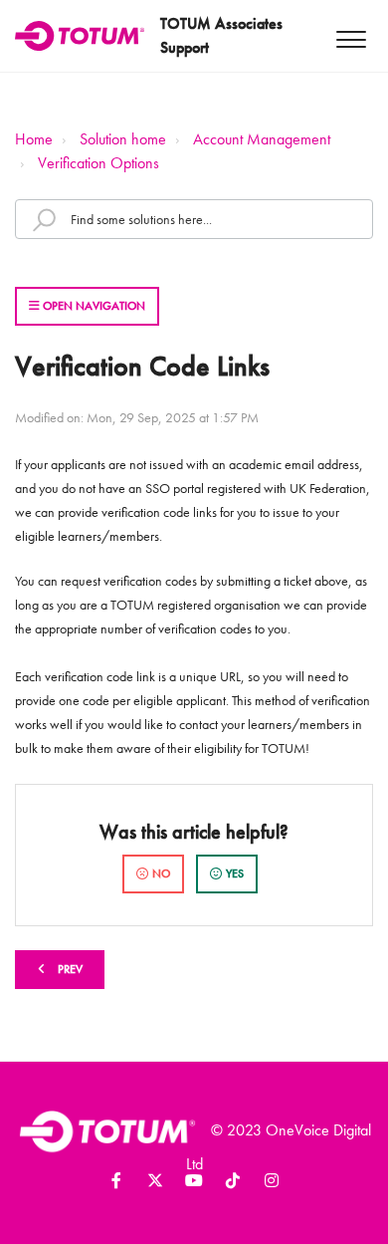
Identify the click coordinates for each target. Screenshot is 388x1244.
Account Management (261, 138)
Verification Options (98, 162)
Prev (70, 969)
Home (34, 138)
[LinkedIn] (194, 1184)
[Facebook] (116, 1184)
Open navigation (92, 306)
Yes (235, 873)
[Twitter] (155, 1184)
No (161, 873)
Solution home (123, 138)
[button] (350, 36)
